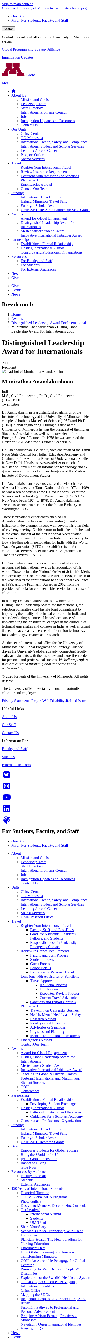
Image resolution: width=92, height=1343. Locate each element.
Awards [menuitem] (17, 214)
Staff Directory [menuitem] (32, 108)
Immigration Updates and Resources (48, 879)
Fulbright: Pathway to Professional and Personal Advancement (50, 1309)
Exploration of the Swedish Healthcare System (55, 1278)
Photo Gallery (31, 1201)
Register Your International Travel (46, 926)
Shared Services (33, 913)
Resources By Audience (29, 1172)
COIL (25, 1087)
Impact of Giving (33, 1163)
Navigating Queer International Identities (51, 1324)
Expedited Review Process (59, 993)
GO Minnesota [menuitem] (32, 138)
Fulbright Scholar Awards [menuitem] (40, 206)
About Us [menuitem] (18, 95)
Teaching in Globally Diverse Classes (49, 1074)
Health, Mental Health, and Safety (55, 1015)
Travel (16, 921)
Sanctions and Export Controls (53, 1002)
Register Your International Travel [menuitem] (46, 167)
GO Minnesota (32, 896)
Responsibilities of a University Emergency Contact (53, 945)
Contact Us (10, 733)
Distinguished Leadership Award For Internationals (49, 323)
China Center (31, 892)
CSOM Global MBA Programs (44, 1197)
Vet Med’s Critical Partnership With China (52, 1231)
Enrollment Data (33, 1248)
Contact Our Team (34, 1044)
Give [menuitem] (15, 278)
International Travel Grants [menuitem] (41, 197)
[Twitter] (6, 776)
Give (15, 1146)
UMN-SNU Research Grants (42, 1142)
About (16, 853)
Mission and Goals (35, 858)
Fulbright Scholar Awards (40, 1138)
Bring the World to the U (39, 1155)
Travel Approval (42, 981)
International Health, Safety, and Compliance (54, 900)
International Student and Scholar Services (52, 904)
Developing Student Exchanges (53, 1104)
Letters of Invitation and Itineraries (55, 1112)
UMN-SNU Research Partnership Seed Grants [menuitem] (55, 210)
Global (31, 75)
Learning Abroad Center (39, 909)
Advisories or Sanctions (48, 1027)
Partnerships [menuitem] (20, 240)
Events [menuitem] (16, 290)
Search (8, 29)
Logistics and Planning (47, 1032)
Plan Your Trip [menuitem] (31, 180)
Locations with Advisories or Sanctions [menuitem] (50, 176)
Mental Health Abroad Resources (55, 1036)
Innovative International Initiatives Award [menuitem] (51, 235)
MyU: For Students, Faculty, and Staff (39, 20)
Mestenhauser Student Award (42, 1066)
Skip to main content (17, 4)
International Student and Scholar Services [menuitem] (52, 146)
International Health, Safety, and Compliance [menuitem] (54, 142)
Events (16, 1337)
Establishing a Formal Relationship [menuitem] (47, 244)
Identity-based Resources (48, 1023)
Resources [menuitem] (19, 257)
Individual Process (53, 985)
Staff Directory (32, 866)
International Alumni (45, 1214)
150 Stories (29, 1235)
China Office (30, 1290)
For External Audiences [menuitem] (38, 269)
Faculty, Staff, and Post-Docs (52, 930)
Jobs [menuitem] (24, 117)
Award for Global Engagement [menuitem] (44, 218)
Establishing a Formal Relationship (47, 1099)
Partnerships (20, 1095)
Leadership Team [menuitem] (33, 104)
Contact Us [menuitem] (29, 125)
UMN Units (39, 1222)
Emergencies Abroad (36, 1040)
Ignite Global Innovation (39, 1159)
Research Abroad (43, 1019)
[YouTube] (6, 799)
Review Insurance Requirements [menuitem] (45, 172)
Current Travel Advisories (59, 998)
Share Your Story (33, 1227)
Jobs (24, 875)
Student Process (42, 959)
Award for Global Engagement (44, 1053)
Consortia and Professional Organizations (51, 1121)
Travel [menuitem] (16, 163)
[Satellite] (6, 821)
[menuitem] (13, 91)
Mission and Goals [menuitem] (35, 100)
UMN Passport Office (37, 917)
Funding (17, 1125)
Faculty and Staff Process (49, 955)
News (15, 1333)
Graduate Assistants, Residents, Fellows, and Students (53, 936)
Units (15, 887)
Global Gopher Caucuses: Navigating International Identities (49, 1284)
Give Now (29, 1167)
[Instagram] (6, 787)
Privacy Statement (15, 701)
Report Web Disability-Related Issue (58, 701)
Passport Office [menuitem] (32, 155)
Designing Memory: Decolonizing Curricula (54, 1205)
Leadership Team (33, 862)
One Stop (18, 16)
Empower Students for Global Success (49, 1150)
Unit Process (49, 989)
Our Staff (9, 725)
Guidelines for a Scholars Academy (56, 1116)
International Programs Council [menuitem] (44, 112)
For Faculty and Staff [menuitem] (36, 261)
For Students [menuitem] (30, 265)
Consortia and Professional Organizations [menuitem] (51, 252)
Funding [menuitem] (17, 193)
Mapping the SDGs (35, 1295)
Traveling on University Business (55, 1010)
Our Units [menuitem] (18, 129)
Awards (17, 318)
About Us (9, 717)
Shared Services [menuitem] (33, 159)
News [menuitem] (15, 273)
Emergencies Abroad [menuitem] (36, 184)
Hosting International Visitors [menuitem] (42, 248)
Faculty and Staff (14, 749)
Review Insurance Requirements (45, 951)
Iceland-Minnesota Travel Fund (44, 1133)
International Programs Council (44, 870)
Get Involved (30, 1210)
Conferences (30, 1091)
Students (8, 757)
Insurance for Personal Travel (52, 972)
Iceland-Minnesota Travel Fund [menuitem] (44, 201)
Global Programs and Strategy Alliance (31, 49)
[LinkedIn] (6, 810)
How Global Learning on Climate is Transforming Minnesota (47, 1254)
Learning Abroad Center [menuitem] (39, 150)
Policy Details (40, 968)
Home (16, 314)
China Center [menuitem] (31, 133)
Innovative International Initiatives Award (51, 1070)
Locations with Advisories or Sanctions (50, 976)
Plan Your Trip (31, 1006)
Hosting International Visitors (42, 1108)
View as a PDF (32, 1329)
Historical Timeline (35, 1193)
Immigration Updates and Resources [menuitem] (48, 121)
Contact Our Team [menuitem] (34, 189)
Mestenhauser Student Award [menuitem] (42, 231)
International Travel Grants (41, 1129)
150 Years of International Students (37, 1189)
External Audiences (16, 765)
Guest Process (40, 964)
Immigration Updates (17, 57)
